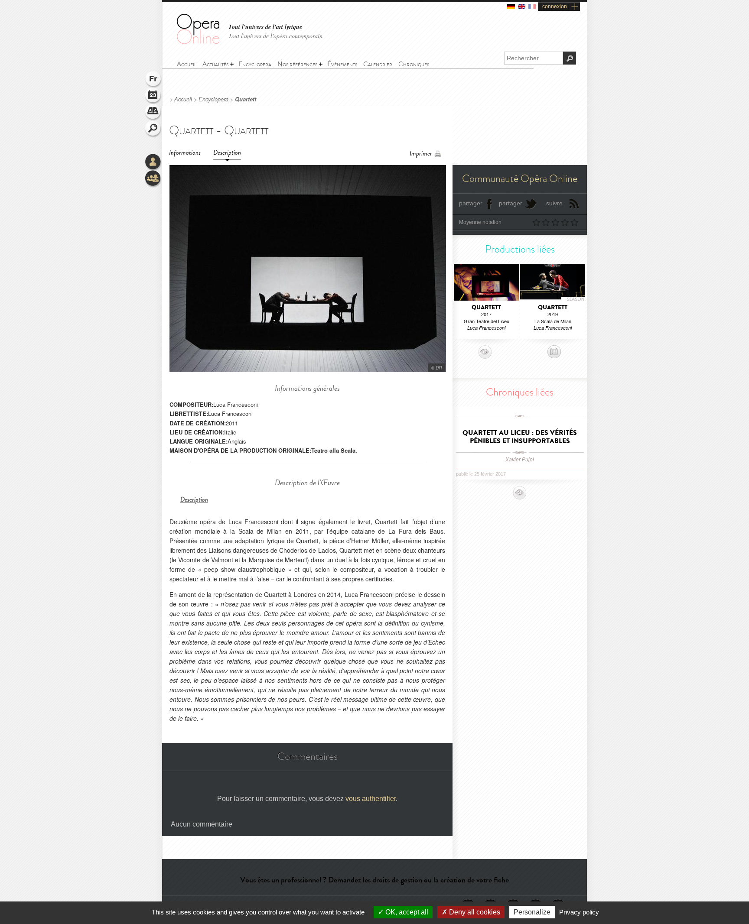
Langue (153, 79)
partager (470, 203)
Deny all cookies (473, 912)
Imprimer (421, 153)
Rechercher (153, 129)
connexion (554, 6)
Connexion (153, 162)
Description (227, 152)
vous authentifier (370, 798)
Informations (185, 152)
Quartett (245, 99)
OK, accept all (406, 912)
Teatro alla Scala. (334, 450)
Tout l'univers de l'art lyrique (265, 27)
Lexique (153, 112)
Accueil (183, 99)
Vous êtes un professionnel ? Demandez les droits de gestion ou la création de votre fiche (374, 879)
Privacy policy (579, 912)
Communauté (153, 179)
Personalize (532, 912)
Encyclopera (213, 99)
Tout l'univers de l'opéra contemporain (275, 36)
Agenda (153, 96)
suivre (554, 203)
